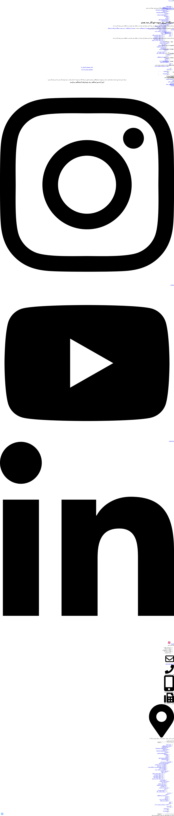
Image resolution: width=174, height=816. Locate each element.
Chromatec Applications (161, 10)
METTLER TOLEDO (164, 19)
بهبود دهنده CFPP (162, 783)
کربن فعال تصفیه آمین (158, 776)
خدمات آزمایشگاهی (161, 57)
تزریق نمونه (122, 28)
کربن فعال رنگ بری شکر (157, 40)
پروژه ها (167, 59)
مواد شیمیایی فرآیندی (164, 787)
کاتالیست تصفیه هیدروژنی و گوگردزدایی (157, 767)
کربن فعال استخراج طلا (158, 35)
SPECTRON (166, 749)
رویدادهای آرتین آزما (164, 799)
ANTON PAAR (165, 21)
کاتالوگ (167, 58)
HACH (167, 757)
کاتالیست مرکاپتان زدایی (160, 31)
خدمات (167, 55)
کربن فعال (163, 33)
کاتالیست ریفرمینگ (161, 27)
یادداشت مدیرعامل (164, 62)
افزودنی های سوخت (164, 42)
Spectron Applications (161, 750)
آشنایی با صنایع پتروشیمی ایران (162, 66)
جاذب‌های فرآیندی (165, 771)
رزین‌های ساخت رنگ (161, 53)
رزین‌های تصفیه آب (161, 51)
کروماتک (110, 28)
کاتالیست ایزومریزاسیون (160, 764)
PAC (167, 760)
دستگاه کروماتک (116, 28)
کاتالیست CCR (162, 30)
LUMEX (167, 752)
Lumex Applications (161, 753)
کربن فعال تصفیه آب (158, 36)
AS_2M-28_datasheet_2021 (87, 67)
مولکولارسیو (163, 41)
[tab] (85, 32)
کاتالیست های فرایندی (164, 24)
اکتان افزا (164, 44)
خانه (173, 8)
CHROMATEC (166, 61)
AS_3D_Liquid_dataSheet (87, 69)
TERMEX (166, 754)
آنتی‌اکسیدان (163, 48)
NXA (167, 755)
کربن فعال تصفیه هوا (158, 39)
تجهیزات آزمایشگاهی (167, 8)
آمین (165, 50)
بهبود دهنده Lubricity (161, 46)
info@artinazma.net (170, 664)
